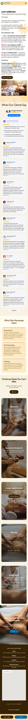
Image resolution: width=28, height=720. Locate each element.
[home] (6, 3)
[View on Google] (4, 143)
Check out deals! (7, 77)
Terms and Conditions (14, 709)
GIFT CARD (7, 717)
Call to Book (14, 496)
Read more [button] (6, 156)
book (21, 717)
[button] (25, 3)
